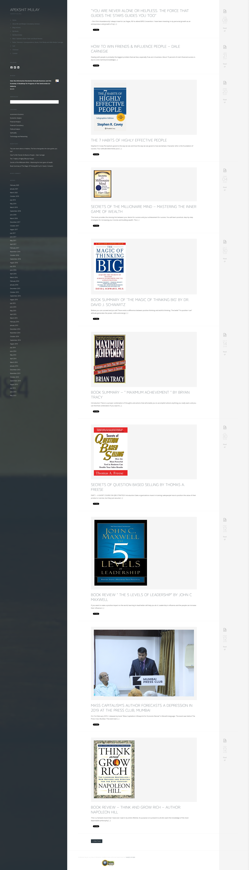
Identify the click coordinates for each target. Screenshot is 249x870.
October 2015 (14, 292)
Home (14, 20)
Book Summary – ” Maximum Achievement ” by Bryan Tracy (140, 394)
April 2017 (13, 244)
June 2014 (13, 351)
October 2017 (14, 226)
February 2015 (14, 322)
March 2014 (14, 362)
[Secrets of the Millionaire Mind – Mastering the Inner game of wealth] (102, 197)
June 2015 (13, 307)
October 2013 (14, 377)
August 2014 (14, 344)
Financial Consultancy (16, 125)
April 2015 (13, 314)
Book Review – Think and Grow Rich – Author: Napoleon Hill (136, 809)
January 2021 (14, 189)
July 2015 (13, 303)
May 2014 (13, 355)
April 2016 (13, 274)
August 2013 (14, 384)
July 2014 (13, 347)
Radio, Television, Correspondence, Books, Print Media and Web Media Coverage (37, 42)
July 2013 (13, 388)
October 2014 (14, 336)
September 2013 (15, 381)
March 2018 (14, 218)
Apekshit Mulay (25, 10)
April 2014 (13, 359)
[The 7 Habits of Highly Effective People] (110, 131)
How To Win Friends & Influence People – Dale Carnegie (27, 155)
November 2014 (15, 333)
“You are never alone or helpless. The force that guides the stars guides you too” (140, 13)
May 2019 (13, 204)
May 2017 (13, 240)
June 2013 (13, 392)
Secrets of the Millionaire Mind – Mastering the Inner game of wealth (31, 162)
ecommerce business (17, 114)
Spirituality (13, 133)
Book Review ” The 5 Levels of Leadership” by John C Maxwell (141, 597)
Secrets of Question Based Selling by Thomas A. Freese (138, 487)
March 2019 (14, 207)
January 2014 (14, 366)
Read (225, 28)
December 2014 (15, 329)
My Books (15, 31)
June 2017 (13, 237)
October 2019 (14, 196)
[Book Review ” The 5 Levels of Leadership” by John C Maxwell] (121, 585)
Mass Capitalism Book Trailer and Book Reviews (27, 39)
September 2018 (15, 211)
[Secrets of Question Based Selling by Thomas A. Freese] (111, 475)
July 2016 (13, 266)
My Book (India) (17, 35)
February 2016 (14, 281)
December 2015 (15, 288)
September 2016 (15, 259)
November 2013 (15, 373)
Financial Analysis (15, 122)
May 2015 (13, 311)
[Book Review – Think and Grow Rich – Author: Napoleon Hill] (114, 798)
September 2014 (15, 340)
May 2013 (13, 395)
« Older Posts (96, 841)
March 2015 (14, 318)
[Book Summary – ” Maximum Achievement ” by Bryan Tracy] (109, 383)
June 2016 (13, 270)
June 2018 (13, 215)
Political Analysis (15, 129)
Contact (14, 53)
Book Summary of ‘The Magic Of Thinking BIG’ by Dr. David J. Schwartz (31, 166)
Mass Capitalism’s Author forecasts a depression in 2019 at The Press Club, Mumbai (141, 707)
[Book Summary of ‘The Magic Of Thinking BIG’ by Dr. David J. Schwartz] (110, 290)
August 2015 (14, 299)
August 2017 (14, 229)
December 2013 (15, 370)
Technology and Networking (18, 136)
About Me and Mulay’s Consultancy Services (26, 24)
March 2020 (14, 192)
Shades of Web (130, 857)
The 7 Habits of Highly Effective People (22, 159)
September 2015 (15, 296)
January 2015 (14, 325)
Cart (13, 46)
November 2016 (15, 252)
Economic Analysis (16, 118)
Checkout (15, 50)
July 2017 (13, 233)
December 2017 (15, 222)
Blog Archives (16, 27)
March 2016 (14, 277)
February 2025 (14, 185)
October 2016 (14, 255)
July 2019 (13, 200)
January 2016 (14, 285)
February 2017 (14, 248)
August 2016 (14, 263)
